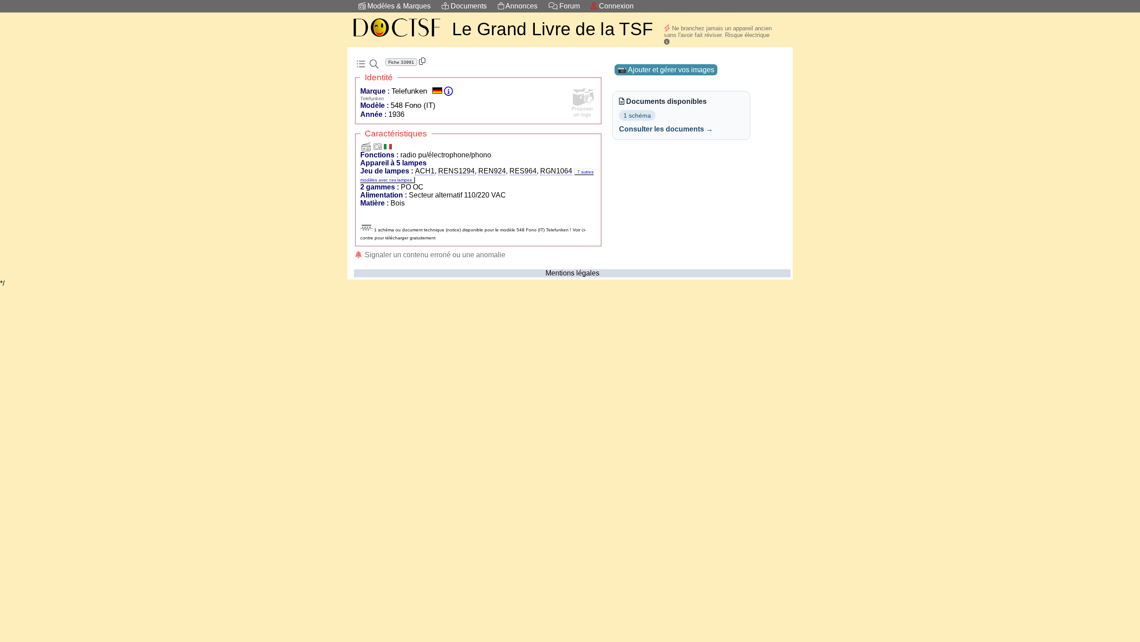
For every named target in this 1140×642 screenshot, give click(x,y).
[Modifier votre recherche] (374, 64)
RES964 (523, 171)
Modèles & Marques (398, 6)
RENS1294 (456, 171)
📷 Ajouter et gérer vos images (666, 70)
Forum (569, 6)
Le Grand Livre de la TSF (552, 29)
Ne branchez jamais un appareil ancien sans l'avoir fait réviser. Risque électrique (718, 31)
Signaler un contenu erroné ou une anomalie (434, 255)
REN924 (492, 171)
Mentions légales (572, 273)
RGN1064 (556, 171)
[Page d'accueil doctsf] (396, 38)
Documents (468, 6)
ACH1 (425, 171)
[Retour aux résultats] (360, 64)
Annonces (520, 6)
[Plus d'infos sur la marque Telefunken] (448, 91)
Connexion (615, 6)
